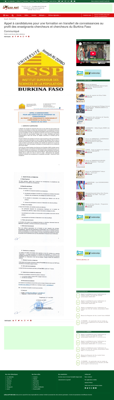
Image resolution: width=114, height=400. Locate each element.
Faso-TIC (38, 1)
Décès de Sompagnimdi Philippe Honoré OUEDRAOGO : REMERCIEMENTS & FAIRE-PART (97, 107)
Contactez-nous (87, 15)
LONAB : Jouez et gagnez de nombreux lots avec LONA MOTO (97, 150)
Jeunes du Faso (53, 1)
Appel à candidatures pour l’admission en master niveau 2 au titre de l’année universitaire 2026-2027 (93, 302)
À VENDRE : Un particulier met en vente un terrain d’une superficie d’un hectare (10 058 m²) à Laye (94, 322)
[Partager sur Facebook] (15, 36)
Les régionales (11, 1)
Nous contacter (88, 377)
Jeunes (8, 389)
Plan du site (36, 383)
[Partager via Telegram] (26, 36)
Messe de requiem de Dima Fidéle (95, 95)
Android (86, 382)
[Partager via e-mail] (12, 36)
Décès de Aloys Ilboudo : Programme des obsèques (96, 204)
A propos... (35, 377)
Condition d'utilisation (38, 387)
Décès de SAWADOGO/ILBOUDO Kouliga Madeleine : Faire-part (95, 161)
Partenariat (36, 381)
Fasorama (25, 1)
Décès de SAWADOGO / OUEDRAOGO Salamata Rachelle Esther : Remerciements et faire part (97, 140)
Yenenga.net (45, 1)
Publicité (35, 379)
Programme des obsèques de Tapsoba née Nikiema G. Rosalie (97, 117)
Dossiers (34, 15)
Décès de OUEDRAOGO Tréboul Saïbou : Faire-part (95, 172)
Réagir (89, 88)
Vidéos (26, 15)
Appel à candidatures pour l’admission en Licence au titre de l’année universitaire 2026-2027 (95, 309)
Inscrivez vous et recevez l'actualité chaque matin (70, 377)
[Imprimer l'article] (28, 36)
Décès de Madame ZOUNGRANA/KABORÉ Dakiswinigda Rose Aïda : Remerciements (96, 86)
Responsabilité (36, 389)
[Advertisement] (81, 8)
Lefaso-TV (19, 1)
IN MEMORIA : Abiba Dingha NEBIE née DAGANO (97, 128)
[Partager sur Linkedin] (20, 36)
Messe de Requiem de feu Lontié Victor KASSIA (95, 315)
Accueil (6, 19)
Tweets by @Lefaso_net (82, 259)
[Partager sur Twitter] (18, 36)
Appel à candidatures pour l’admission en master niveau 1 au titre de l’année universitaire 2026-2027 (93, 295)
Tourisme (32, 1)
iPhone (91, 382)
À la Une (19, 15)
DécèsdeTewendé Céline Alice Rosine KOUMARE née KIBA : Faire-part (96, 194)
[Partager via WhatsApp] (23, 36)
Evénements (12, 19)
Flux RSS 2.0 (36, 385)
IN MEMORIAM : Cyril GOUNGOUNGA (96, 182)
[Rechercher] (12, 16)
